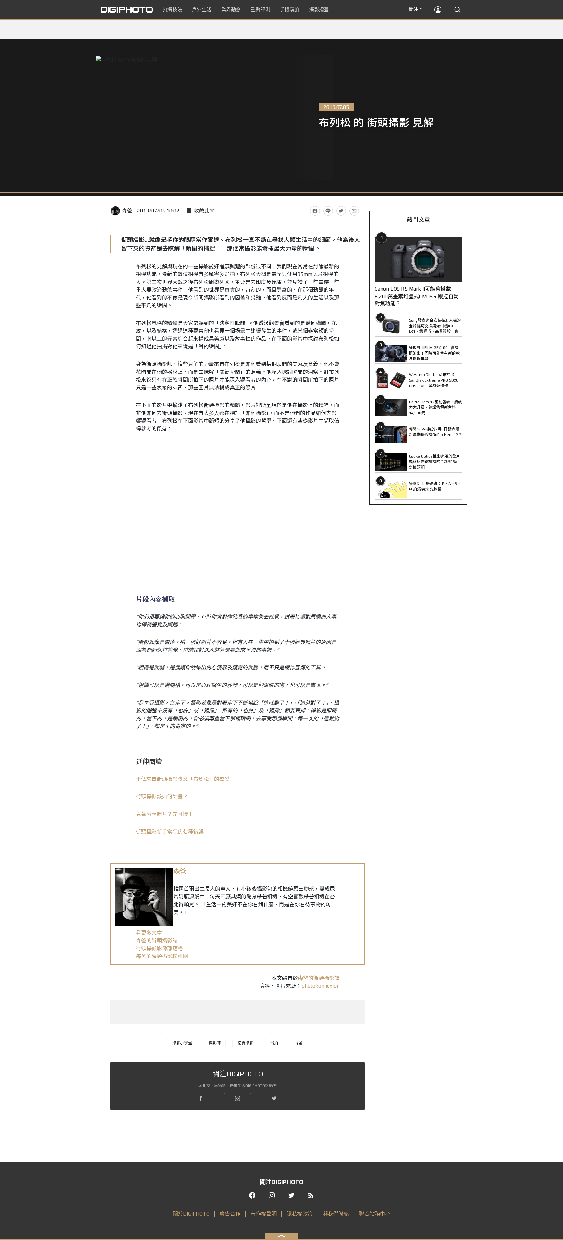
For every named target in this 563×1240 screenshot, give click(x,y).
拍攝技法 (172, 9)
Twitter (341, 211)
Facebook (315, 211)
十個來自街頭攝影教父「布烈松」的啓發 (183, 779)
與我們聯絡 (336, 1214)
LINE (328, 211)
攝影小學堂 (182, 1043)
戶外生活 (201, 9)
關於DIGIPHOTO (191, 1214)
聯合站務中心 (374, 1214)
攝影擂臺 (319, 9)
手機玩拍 (289, 9)
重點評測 (260, 9)
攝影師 (215, 1043)
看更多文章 (149, 933)
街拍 (274, 1043)
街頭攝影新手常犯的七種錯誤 (170, 832)
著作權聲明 (264, 1214)
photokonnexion (320, 986)
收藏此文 (204, 211)
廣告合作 (230, 1214)
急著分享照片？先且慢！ (164, 814)
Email (354, 211)
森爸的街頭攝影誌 (157, 941)
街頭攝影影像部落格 (159, 948)
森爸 (127, 211)
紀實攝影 (245, 1043)
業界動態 (231, 9)
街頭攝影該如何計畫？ (162, 797)
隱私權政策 (300, 1214)
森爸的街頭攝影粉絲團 (162, 956)
